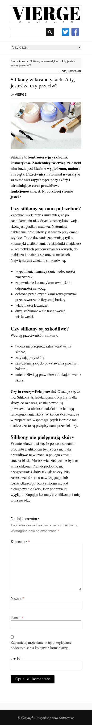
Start (14, 61)
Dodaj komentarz (70, 71)
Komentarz (20, 541)
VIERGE (21, 94)
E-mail (17, 617)
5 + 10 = (17, 658)
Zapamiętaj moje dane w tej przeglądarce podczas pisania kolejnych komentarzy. (41, 645)
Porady (23, 61)
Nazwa (17, 598)
